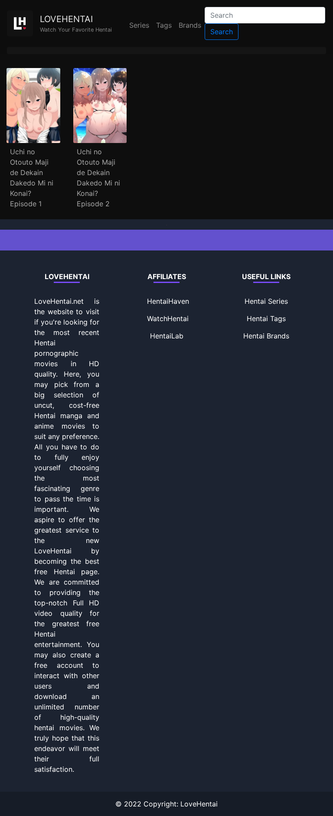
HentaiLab (166, 336)
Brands (190, 25)
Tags (164, 25)
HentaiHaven (168, 301)
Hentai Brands (266, 336)
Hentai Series (266, 301)
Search (221, 31)
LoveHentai (199, 804)
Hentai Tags (266, 318)
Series (139, 25)
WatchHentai (168, 318)
